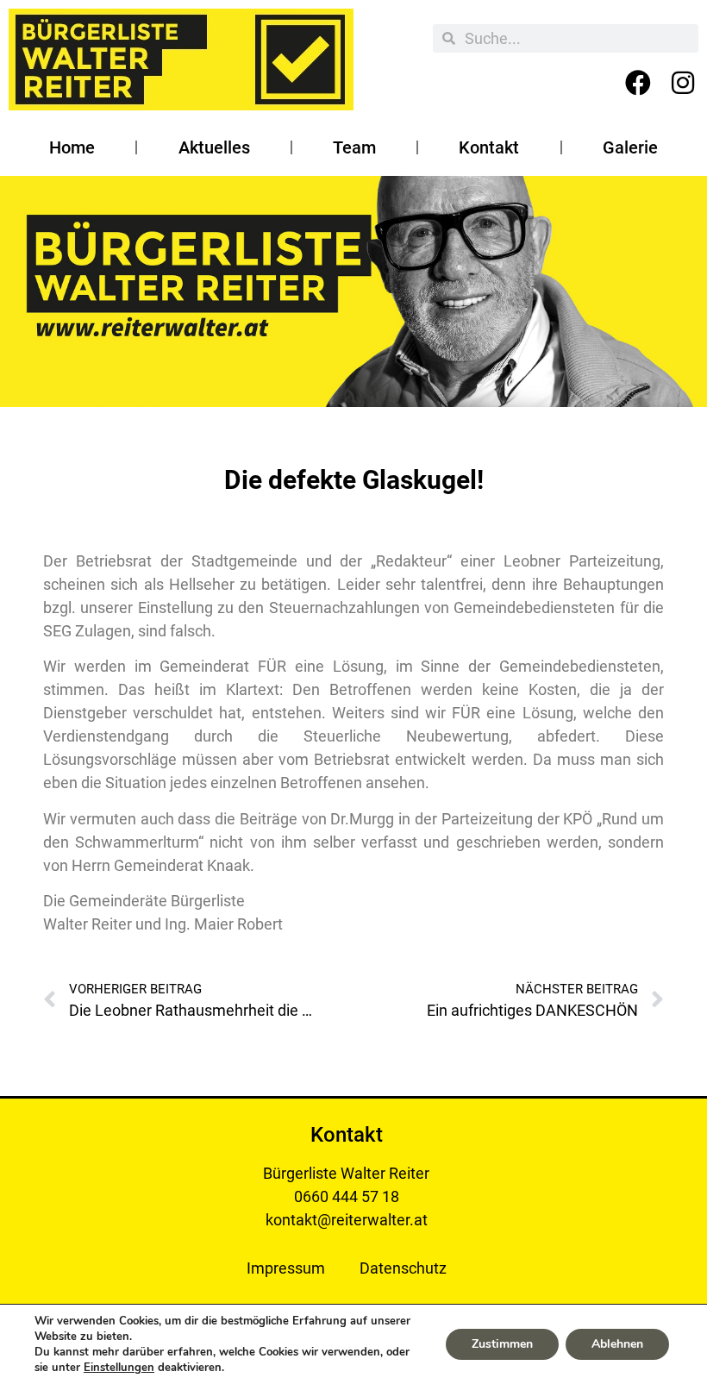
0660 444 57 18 (346, 1196)
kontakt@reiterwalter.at (347, 1220)
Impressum (286, 1268)
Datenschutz (403, 1268)
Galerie (630, 147)
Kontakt (489, 147)
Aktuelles (214, 147)
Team (354, 147)
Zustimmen (502, 1344)
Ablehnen (617, 1344)
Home (72, 147)
